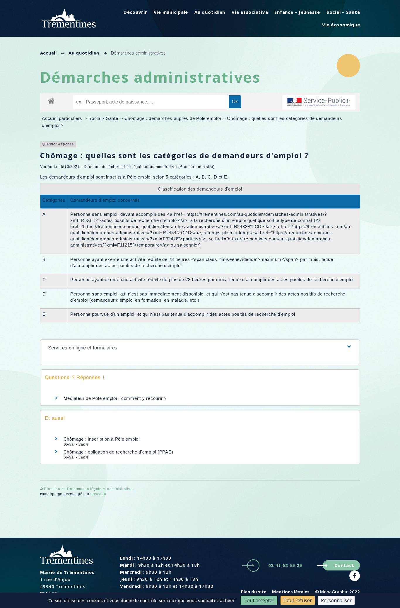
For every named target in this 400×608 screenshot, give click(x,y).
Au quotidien (209, 12)
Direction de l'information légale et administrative (88, 489)
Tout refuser (297, 600)
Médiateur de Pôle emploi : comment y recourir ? (115, 398)
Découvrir (135, 12)
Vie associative (250, 12)
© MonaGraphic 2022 (337, 592)
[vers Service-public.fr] (318, 102)
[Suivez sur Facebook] (354, 575)
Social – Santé (343, 12)
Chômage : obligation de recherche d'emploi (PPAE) (118, 451)
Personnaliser (336, 600)
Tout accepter (259, 600)
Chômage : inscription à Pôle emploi (102, 439)
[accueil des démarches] (51, 100)
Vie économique (341, 25)
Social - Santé (103, 118)
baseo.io (98, 494)
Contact (344, 565)
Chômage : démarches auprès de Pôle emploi (173, 118)
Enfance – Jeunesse (297, 12)
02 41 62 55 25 (285, 565)
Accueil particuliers (63, 118)
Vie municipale (171, 12)
